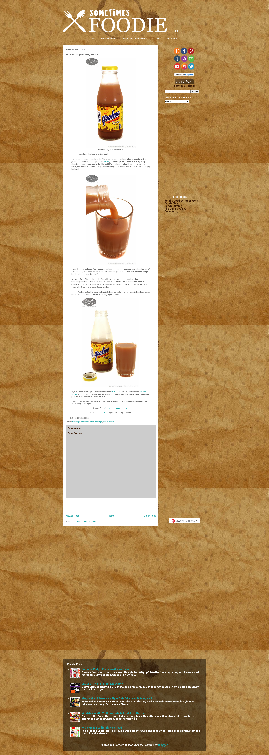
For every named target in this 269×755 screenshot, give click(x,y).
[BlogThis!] (79, 418)
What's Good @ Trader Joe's (181, 201)
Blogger (163, 745)
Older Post (150, 515)
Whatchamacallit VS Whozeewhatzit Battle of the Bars (114, 713)
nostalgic (98, 422)
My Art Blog (156, 38)
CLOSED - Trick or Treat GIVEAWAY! (102, 684)
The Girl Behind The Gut (109, 38)
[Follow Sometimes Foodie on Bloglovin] (184, 75)
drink (92, 422)
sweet (105, 422)
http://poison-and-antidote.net (117, 408)
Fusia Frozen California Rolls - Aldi (102, 728)
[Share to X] (82, 418)
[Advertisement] (110, 506)
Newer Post (72, 515)
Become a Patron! (184, 86)
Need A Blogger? (171, 38)
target (111, 422)
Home (111, 515)
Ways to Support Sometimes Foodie (135, 38)
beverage (76, 422)
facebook (101, 412)
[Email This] (76, 418)
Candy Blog (171, 203)
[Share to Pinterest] (87, 418)
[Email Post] (71, 418)
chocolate (85, 422)
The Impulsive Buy (175, 209)
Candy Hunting (173, 206)
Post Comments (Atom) (86, 521)
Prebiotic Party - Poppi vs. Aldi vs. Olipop (106, 669)
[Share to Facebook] (84, 418)
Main (93, 38)
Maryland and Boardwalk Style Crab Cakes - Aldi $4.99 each (117, 698)
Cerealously (172, 211)
